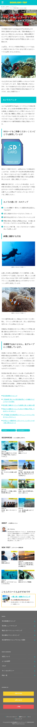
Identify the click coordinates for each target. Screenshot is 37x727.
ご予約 (18, 706)
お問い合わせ (18, 700)
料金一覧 (4, 675)
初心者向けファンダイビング (10, 635)
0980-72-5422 (18, 693)
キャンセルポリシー (8, 670)
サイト (29, 716)
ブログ (4, 666)
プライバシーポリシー (11, 716)
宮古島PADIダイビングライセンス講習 (13, 640)
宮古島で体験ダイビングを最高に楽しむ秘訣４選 (19, 405)
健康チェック (22, 716)
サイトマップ (18, 718)
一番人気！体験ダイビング (20, 597)
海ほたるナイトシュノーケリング (12, 630)
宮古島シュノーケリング (9, 430)
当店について (6, 656)
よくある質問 (6, 661)
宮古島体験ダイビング (10, 396)
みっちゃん (11, 529)
